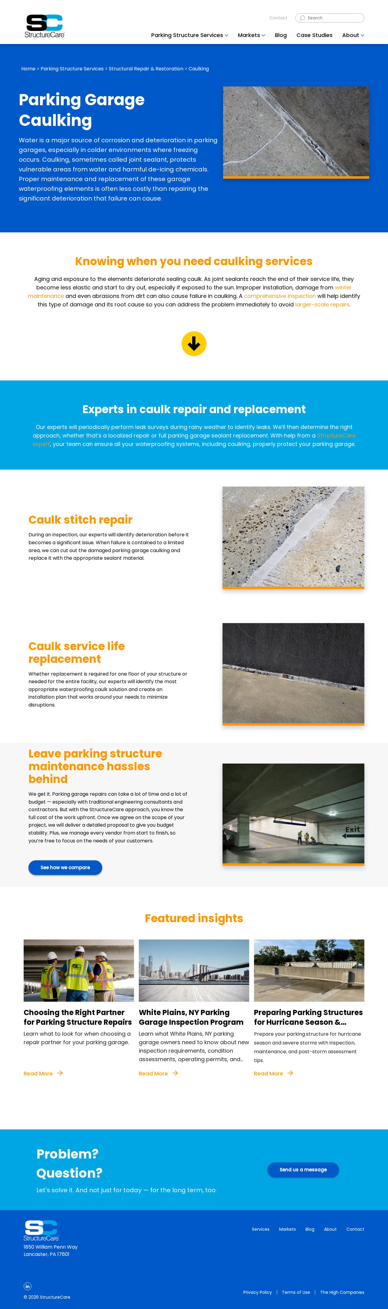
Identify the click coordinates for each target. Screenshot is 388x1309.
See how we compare (65, 867)
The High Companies (342, 1292)
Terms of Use (296, 1292)
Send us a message (303, 1169)
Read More (39, 1073)
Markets (287, 1229)
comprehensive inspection (280, 296)
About (330, 1229)
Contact (278, 18)
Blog (310, 1229)
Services (260, 1229)
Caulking (199, 68)
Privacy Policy (257, 1292)
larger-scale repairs (322, 304)
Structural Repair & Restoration (146, 68)
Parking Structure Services (72, 68)
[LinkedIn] (28, 1286)
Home (28, 68)
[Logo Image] (45, 26)
